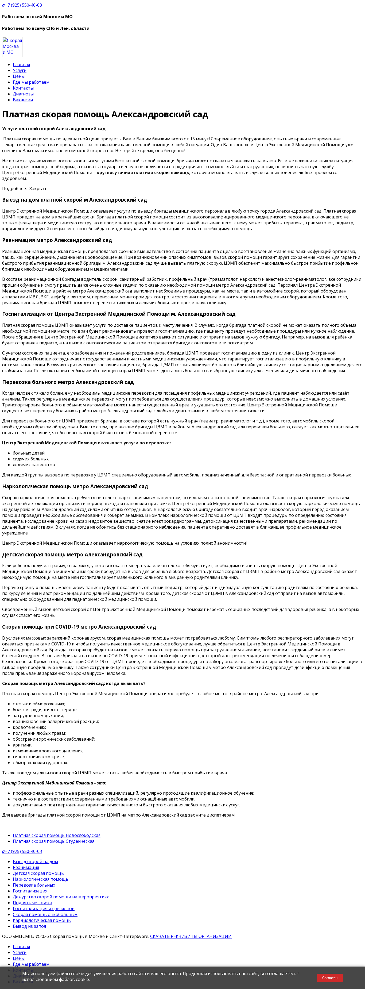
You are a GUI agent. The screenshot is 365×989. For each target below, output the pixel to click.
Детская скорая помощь (38, 873)
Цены (19, 76)
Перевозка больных (34, 885)
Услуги (19, 70)
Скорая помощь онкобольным (45, 914)
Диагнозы (23, 94)
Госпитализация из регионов (44, 908)
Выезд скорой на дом (35, 861)
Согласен (329, 978)
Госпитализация (30, 891)
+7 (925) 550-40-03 (22, 5)
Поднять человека (32, 903)
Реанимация (26, 867)
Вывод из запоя (29, 926)
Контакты (23, 88)
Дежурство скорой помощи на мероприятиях (61, 897)
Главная (21, 64)
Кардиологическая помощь (42, 920)
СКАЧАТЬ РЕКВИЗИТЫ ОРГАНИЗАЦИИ (191, 936)
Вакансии (23, 100)
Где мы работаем (31, 82)
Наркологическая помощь (40, 879)
